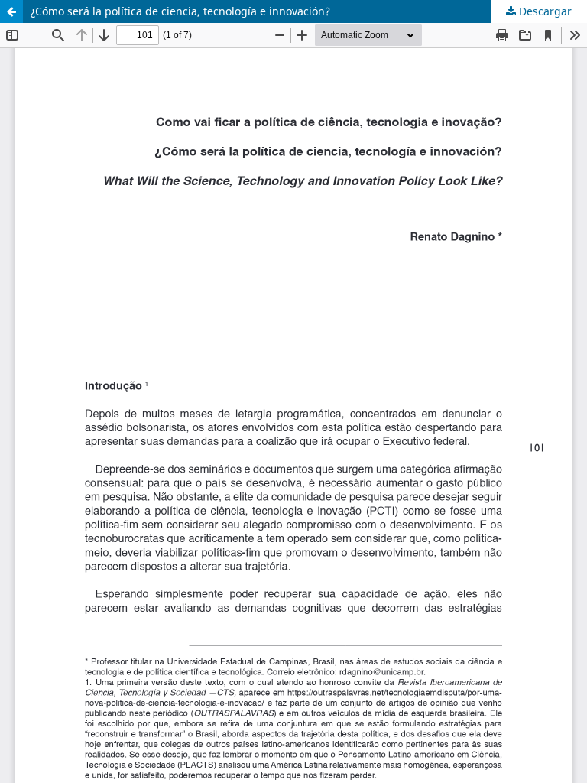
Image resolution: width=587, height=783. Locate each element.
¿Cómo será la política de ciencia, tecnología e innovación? (180, 11)
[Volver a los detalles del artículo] (11, 11)
